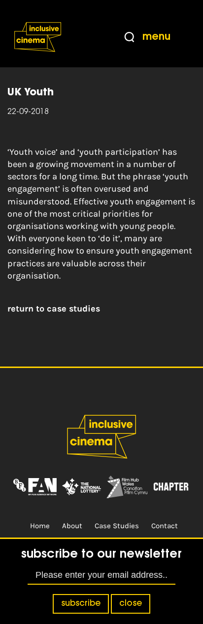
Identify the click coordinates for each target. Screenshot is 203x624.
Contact (164, 525)
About (72, 525)
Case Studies (117, 525)
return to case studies (53, 308)
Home (40, 525)
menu (156, 37)
